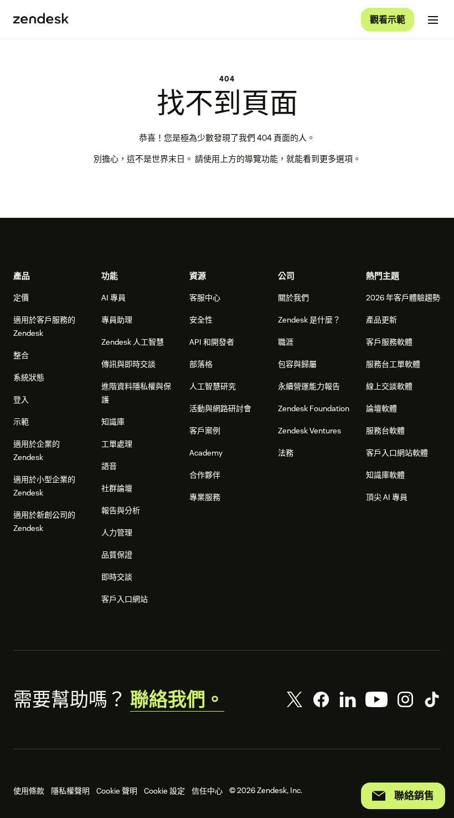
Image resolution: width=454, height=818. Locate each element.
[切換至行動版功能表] (433, 20)
